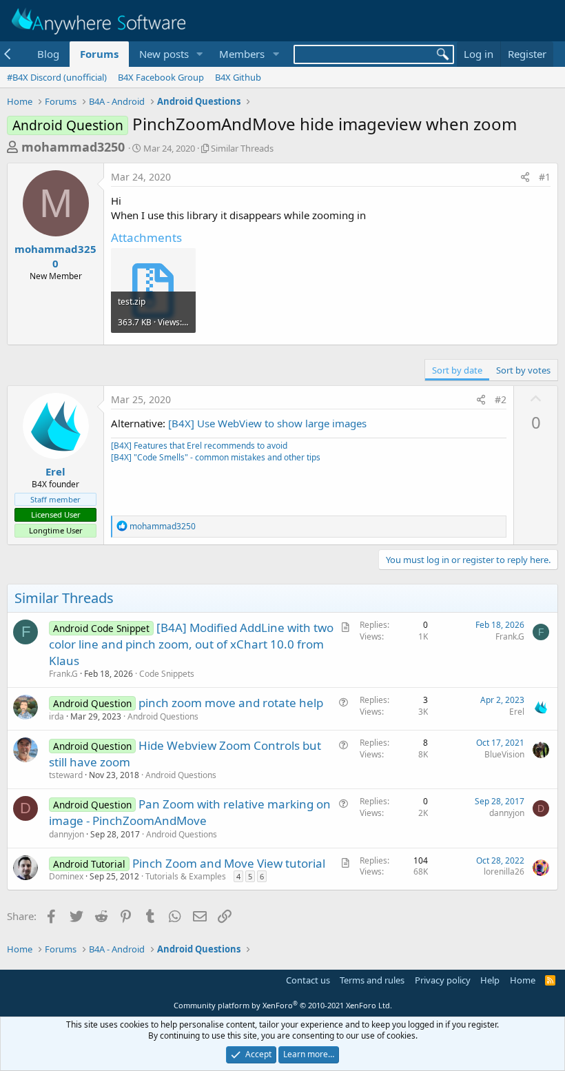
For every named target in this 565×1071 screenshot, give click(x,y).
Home (522, 980)
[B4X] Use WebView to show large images (267, 423)
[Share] (525, 177)
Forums (99, 54)
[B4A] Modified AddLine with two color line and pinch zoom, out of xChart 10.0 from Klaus (191, 644)
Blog (48, 54)
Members (242, 54)
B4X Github (238, 77)
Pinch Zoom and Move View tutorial (228, 863)
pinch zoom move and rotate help (230, 703)
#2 (500, 399)
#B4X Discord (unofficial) (57, 77)
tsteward (66, 775)
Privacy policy (443, 980)
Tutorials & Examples (185, 876)
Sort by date (457, 370)
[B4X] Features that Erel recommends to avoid (199, 445)
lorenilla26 (504, 871)
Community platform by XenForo (283, 1005)
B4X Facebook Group (161, 77)
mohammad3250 (73, 147)
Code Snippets (166, 674)
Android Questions (162, 716)
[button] (199, 54)
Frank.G (63, 674)
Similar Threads (242, 148)
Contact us (308, 980)
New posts (164, 54)
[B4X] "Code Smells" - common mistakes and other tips (215, 457)
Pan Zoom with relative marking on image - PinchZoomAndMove (190, 812)
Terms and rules (372, 980)
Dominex (66, 876)
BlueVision (504, 754)
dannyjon (66, 834)
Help (490, 980)
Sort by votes (523, 370)
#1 (545, 176)
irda (56, 716)
